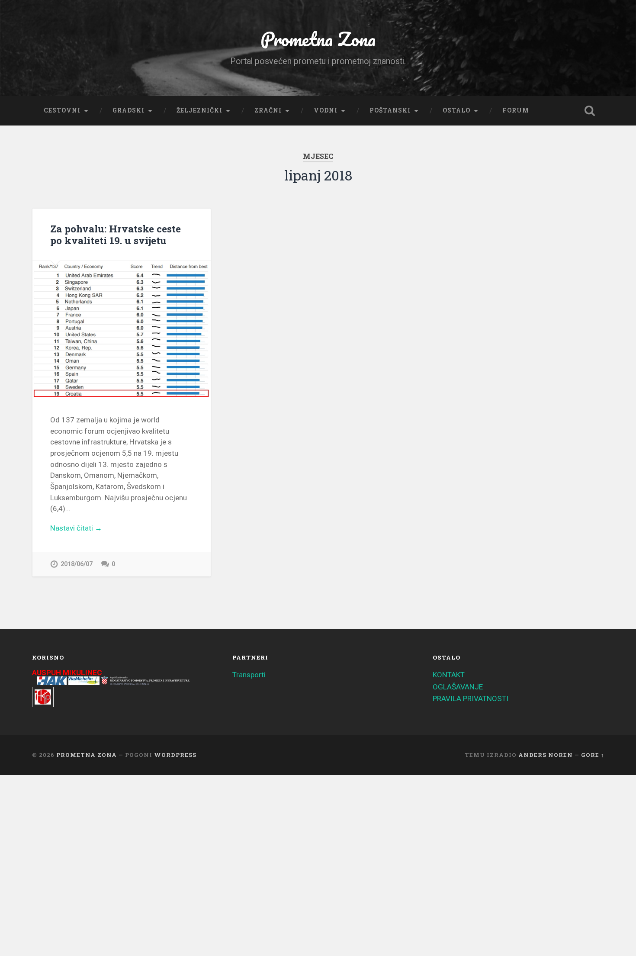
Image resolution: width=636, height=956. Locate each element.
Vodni (325, 110)
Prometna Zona (318, 38)
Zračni (268, 110)
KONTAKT (449, 674)
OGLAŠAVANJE (458, 686)
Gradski (128, 110)
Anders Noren (545, 754)
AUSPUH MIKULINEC (67, 672)
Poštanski (390, 110)
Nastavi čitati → (76, 528)
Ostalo (456, 110)
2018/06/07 (77, 564)
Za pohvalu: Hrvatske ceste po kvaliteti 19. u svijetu (115, 234)
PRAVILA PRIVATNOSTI (470, 698)
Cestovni (62, 110)
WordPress (175, 754)
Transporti (249, 674)
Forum (515, 110)
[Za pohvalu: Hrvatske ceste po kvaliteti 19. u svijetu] (121, 329)
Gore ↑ (592, 754)
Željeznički (199, 110)
